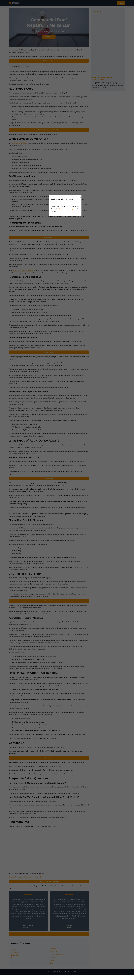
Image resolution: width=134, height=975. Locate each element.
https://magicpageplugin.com (68, 209)
